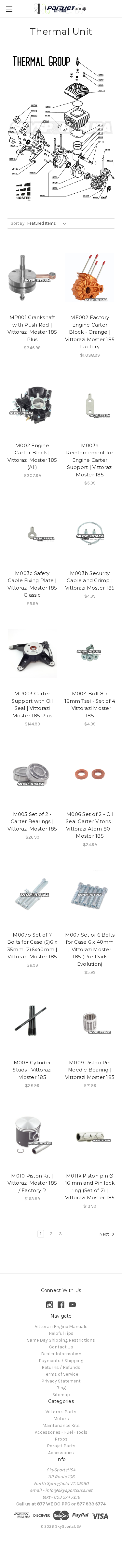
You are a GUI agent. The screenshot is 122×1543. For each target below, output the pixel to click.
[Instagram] (49, 1304)
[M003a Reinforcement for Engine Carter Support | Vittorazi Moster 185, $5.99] (89, 405)
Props (61, 1439)
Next (104, 1234)
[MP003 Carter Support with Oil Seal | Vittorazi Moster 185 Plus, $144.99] (32, 654)
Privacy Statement (61, 1381)
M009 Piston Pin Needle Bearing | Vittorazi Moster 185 (90, 1069)
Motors (61, 1418)
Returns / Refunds (61, 1367)
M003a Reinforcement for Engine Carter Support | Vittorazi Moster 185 (89, 460)
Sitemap (61, 1394)
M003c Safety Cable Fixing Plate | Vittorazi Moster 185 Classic (32, 584)
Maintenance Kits (61, 1425)
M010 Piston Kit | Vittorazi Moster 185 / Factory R (32, 1183)
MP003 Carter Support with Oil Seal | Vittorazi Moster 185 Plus (32, 704)
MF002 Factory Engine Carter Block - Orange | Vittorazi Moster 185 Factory (90, 332)
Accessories (61, 1452)
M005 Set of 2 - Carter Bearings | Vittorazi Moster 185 (32, 821)
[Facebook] (61, 1304)
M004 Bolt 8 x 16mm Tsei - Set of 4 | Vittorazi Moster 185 (89, 704)
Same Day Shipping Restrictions (61, 1340)
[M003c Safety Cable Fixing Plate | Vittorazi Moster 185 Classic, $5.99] (32, 533)
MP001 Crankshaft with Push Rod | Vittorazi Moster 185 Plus (32, 328)
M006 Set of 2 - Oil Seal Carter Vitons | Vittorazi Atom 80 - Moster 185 (90, 825)
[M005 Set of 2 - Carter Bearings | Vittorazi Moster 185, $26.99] (32, 774)
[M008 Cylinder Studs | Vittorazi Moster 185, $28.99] (32, 1022)
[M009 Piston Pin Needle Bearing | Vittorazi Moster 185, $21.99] (89, 1022)
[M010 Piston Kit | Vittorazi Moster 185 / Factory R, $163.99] (32, 1136)
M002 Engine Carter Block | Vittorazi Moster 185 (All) (32, 456)
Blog (61, 1388)
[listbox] (48, 223)
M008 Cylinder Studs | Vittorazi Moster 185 (32, 1069)
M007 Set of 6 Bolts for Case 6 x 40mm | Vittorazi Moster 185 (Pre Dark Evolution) (90, 949)
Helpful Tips (61, 1333)
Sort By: (18, 223)
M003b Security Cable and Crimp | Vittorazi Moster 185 (90, 580)
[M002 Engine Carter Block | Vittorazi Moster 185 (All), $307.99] (32, 405)
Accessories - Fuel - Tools (61, 1432)
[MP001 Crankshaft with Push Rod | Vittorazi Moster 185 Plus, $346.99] (32, 277)
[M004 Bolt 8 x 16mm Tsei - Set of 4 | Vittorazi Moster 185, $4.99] (89, 654)
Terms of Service (61, 1374)
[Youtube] (72, 1304)
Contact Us (61, 1347)
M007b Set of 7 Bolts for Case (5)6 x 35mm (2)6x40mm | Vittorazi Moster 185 (32, 946)
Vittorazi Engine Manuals (61, 1326)
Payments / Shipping (61, 1360)
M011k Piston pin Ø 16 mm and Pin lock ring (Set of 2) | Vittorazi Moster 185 (90, 1187)
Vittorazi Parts (61, 1412)
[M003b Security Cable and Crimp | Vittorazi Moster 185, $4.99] (89, 533)
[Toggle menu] (9, 9)
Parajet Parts (61, 1446)
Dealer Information (61, 1354)
